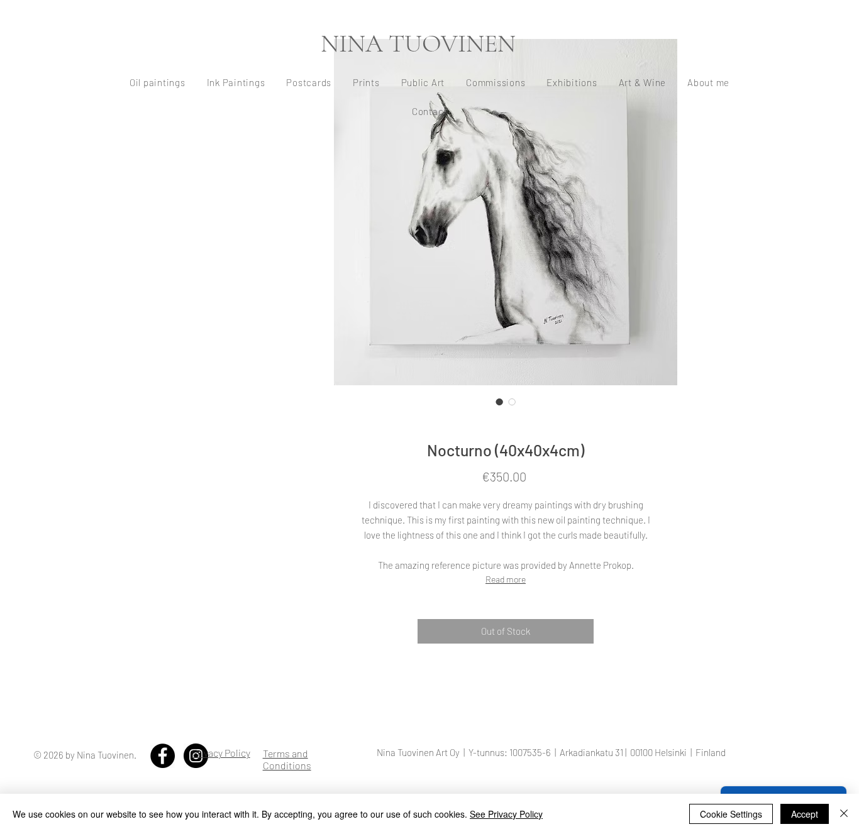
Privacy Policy (221, 753)
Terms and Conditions (287, 759)
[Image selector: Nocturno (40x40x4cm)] (499, 401)
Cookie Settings (731, 814)
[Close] (843, 814)
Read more (505, 579)
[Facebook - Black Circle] (162, 755)
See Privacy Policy (506, 814)
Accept (804, 814)
